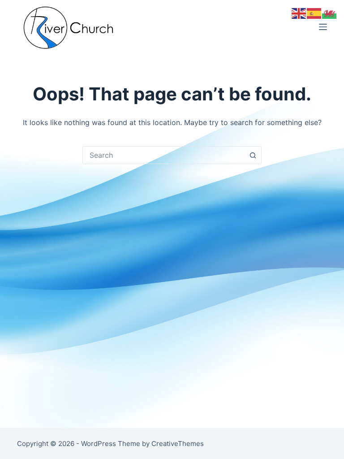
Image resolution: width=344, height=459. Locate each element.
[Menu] (323, 27)
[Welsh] (329, 12)
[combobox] (163, 155)
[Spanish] (314, 12)
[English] (299, 12)
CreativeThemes (177, 443)
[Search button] (252, 155)
